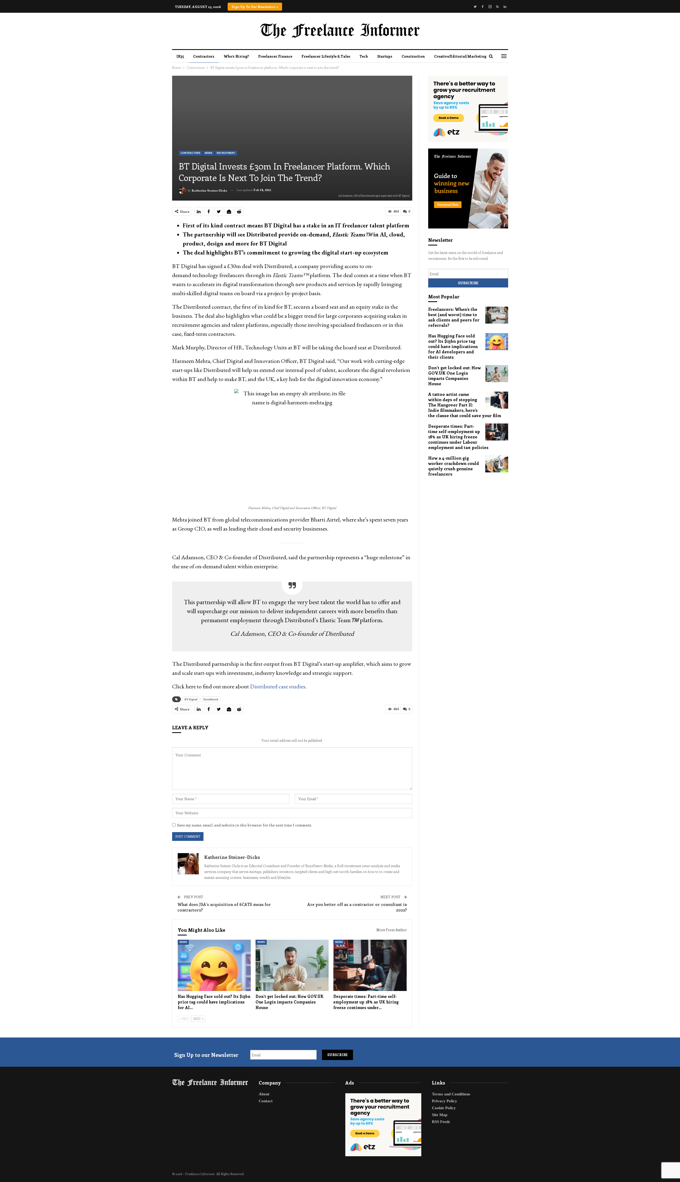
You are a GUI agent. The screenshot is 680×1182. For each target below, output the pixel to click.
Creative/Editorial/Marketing (460, 56)
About (264, 1094)
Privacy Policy (444, 1101)
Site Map (439, 1115)
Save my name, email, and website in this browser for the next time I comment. (244, 825)
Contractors (203, 56)
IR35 (180, 56)
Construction (413, 56)
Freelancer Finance (275, 56)
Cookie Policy (444, 1108)
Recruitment (226, 153)
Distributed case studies (277, 686)
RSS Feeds (441, 1122)
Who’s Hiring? (236, 56)
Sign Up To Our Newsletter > (255, 7)
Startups (384, 56)
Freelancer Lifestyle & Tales (325, 56)
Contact (266, 1101)
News (208, 153)
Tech (364, 56)
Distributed (210, 699)
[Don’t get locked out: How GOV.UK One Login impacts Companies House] (292, 965)
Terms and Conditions (451, 1094)
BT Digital (191, 699)
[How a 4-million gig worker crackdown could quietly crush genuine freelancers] (496, 463)
